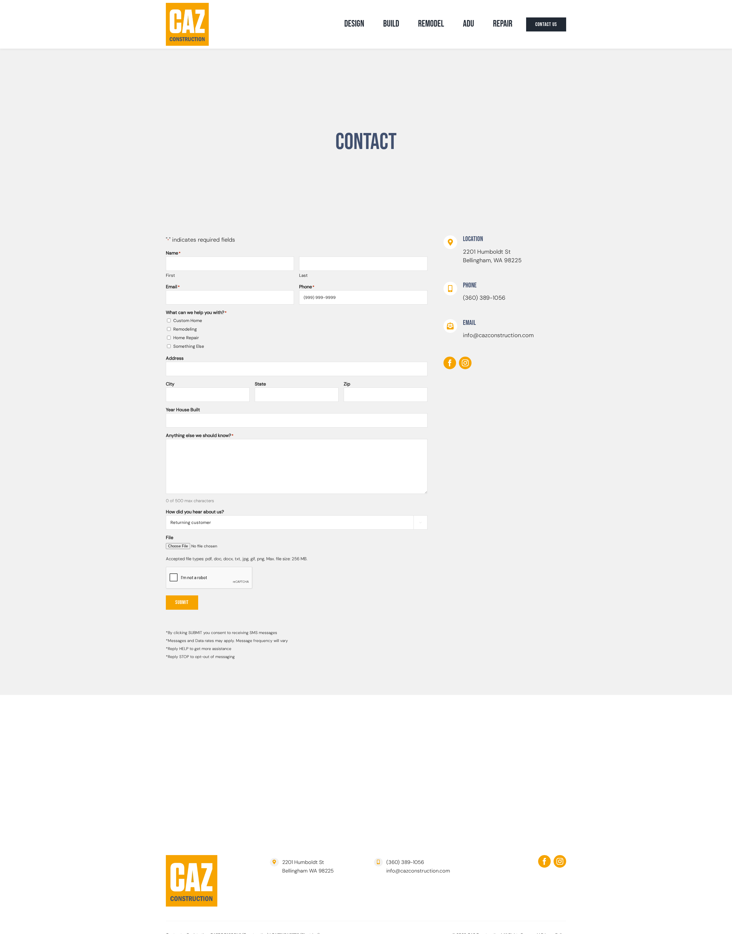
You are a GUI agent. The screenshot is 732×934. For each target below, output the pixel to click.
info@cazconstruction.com (498, 335)
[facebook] (449, 363)
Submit (182, 602)
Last (303, 275)
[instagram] (465, 363)
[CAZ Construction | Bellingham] (187, 5)
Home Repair (186, 338)
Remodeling (185, 329)
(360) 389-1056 (484, 297)
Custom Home (187, 320)
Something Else (188, 346)
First (170, 275)
